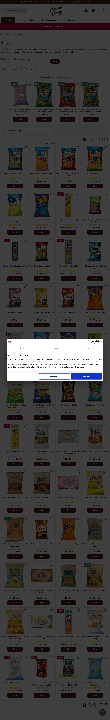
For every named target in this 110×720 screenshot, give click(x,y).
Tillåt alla (86, 376)
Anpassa (53, 376)
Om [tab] (87, 348)
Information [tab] (55, 348)
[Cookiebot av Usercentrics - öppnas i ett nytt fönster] (92, 342)
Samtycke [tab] (23, 348)
